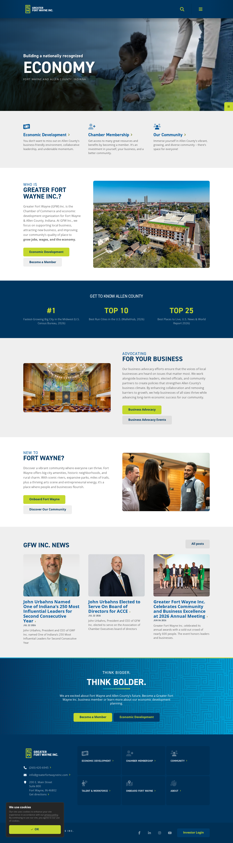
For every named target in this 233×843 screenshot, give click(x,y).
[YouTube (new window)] (169, 832)
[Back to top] (38, 9)
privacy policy (51, 814)
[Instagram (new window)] (159, 832)
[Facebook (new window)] (139, 832)
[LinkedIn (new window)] (149, 832)
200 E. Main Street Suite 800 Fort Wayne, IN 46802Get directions (43, 788)
